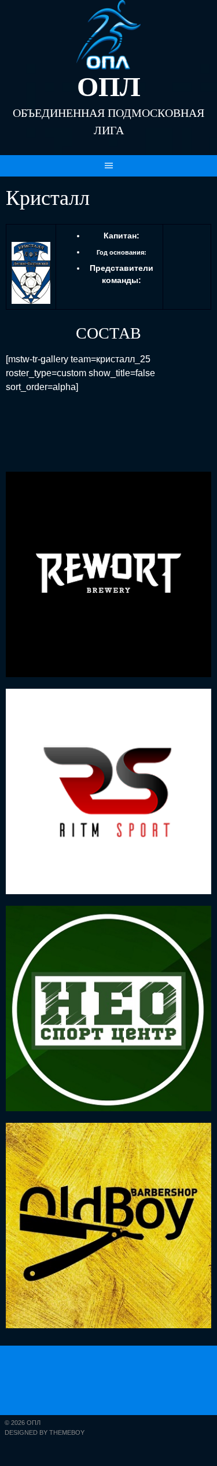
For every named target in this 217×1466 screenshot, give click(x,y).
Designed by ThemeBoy (44, 1432)
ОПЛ (109, 86)
